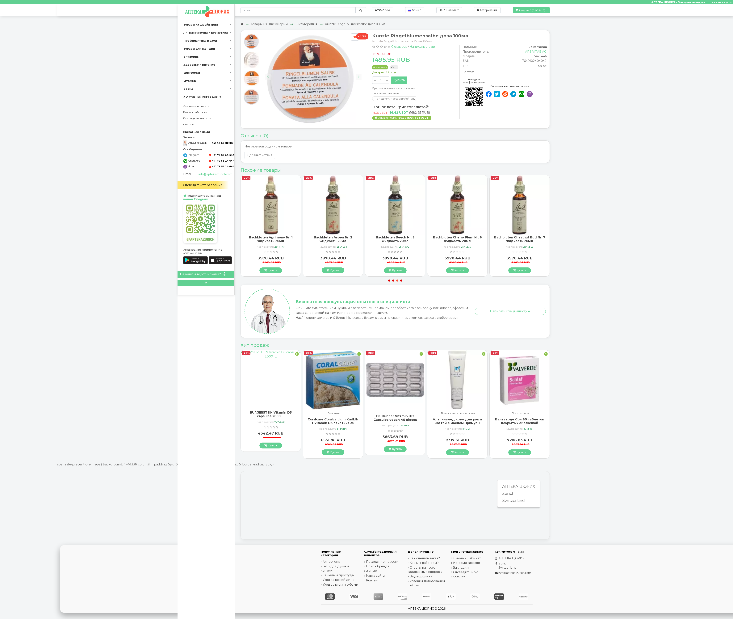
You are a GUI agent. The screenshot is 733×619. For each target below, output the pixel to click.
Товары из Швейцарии (200, 24)
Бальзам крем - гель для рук (396, 413)
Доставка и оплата (196, 106)
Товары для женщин (199, 48)
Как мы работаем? (424, 563)
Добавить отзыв (260, 155)
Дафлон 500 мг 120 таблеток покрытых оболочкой (519, 418)
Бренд (188, 88)
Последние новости (197, 118)
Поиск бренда (377, 566)
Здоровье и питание (199, 64)
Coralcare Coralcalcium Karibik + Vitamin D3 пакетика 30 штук (270, 423)
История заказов (466, 563)
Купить (399, 80)
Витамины (191, 56)
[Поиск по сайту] (360, 10)
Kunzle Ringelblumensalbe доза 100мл (355, 24)
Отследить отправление (203, 185)
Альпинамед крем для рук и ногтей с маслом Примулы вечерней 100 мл (395, 423)
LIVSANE (189, 80)
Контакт (189, 124)
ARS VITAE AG (536, 51)
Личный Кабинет (467, 558)
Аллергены (332, 561)
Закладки (461, 567)
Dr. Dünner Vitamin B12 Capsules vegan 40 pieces (333, 418)
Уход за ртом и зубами (340, 584)
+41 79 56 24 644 (222, 155)
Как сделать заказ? (425, 558)
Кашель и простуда (338, 575)
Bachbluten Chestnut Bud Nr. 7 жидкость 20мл (457, 239)
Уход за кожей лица (338, 580)
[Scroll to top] (206, 283)
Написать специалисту (509, 311)
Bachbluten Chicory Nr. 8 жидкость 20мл (519, 239)
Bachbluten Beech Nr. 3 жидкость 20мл (333, 239)
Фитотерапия (306, 24)
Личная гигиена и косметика (205, 32)
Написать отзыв (422, 46)
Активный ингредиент (203, 96)
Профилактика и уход (200, 40)
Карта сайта (375, 575)
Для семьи (191, 72)
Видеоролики (421, 576)
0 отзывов (399, 46)
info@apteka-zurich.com (215, 174)
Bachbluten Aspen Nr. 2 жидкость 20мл (271, 239)
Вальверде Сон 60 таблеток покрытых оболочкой (457, 421)
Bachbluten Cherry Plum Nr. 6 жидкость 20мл (395, 239)
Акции (371, 571)
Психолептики (458, 413)
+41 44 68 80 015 (222, 143)
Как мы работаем (195, 112)
